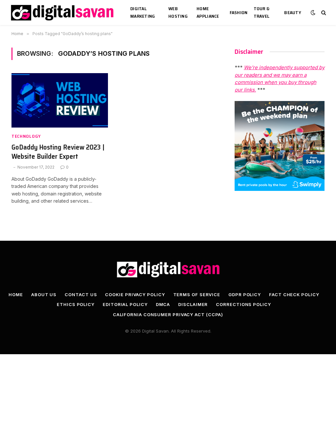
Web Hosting (178, 12)
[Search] (323, 12)
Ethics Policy (75, 304)
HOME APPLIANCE (208, 12)
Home (16, 294)
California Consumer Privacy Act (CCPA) (168, 314)
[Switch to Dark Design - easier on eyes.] (313, 12)
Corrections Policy (243, 304)
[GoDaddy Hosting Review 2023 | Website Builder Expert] (59, 100)
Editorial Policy (125, 304)
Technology (26, 136)
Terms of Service (196, 294)
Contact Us (81, 294)
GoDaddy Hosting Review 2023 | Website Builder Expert (57, 152)
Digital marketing (142, 12)
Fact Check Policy (294, 294)
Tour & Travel (262, 12)
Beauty (292, 12)
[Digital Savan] (63, 12)
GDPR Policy (244, 294)
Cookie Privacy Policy (135, 294)
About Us (43, 294)
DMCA (163, 304)
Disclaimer (193, 304)
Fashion (239, 12)
